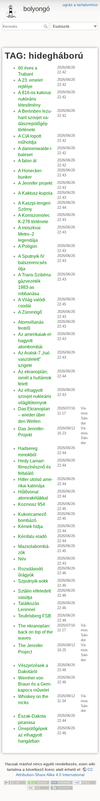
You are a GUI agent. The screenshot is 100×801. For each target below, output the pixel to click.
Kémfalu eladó (32, 536)
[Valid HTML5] (85, 782)
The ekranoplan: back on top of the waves (35, 632)
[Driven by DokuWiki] (62, 787)
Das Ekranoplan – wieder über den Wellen (34, 415)
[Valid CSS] (38, 787)
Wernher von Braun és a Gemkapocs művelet (34, 684)
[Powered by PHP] (62, 782)
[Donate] (38, 782)
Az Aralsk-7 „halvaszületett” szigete (34, 359)
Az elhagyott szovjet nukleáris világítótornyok (34, 396)
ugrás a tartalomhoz (80, 4)
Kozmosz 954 (31, 504)
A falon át (27, 160)
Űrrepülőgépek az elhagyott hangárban (33, 734)
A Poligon (27, 246)
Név (22, 559)
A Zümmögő (30, 312)
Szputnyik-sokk (33, 581)
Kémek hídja (30, 526)
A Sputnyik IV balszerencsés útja (32, 262)
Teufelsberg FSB (34, 616)
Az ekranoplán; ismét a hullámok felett (34, 378)
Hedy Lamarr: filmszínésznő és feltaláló (34, 467)
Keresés (46, 26)
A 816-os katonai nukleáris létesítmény (34, 98)
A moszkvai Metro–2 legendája (29, 234)
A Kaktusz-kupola (35, 193)
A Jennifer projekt (35, 183)
